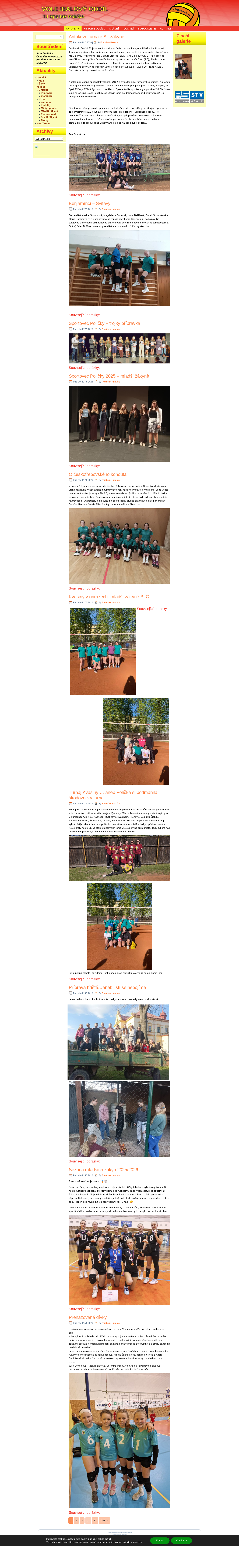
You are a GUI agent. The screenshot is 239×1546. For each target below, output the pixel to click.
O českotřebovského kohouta (97, 474)
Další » (104, 1520)
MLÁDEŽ (114, 28)
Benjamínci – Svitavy (89, 203)
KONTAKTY (166, 28)
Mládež (41, 86)
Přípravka (46, 92)
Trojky (44, 120)
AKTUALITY (72, 28)
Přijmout (160, 1540)
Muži (41, 80)
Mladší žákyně (49, 111)
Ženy (42, 83)
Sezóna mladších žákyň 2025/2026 (103, 1169)
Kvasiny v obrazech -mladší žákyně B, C (109, 596)
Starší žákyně (49, 117)
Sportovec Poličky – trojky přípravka (104, 323)
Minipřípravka (49, 108)
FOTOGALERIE (147, 28)
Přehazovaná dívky (88, 1317)
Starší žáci (47, 95)
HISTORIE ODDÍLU (94, 28)
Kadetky (46, 105)
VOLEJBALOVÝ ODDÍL (75, 9)
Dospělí (41, 77)
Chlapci (43, 89)
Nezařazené (43, 123)
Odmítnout (181, 1540)
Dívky (42, 99)
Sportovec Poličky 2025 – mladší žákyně (109, 376)
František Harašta (109, 42)
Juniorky (46, 102)
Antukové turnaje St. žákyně (96, 36)
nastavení (137, 1542)
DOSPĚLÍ (129, 28)
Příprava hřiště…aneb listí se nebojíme (107, 987)
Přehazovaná (48, 114)
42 (95, 1520)
